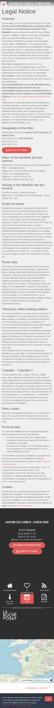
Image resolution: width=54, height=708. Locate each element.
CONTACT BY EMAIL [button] (18, 150)
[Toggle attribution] (51, 680)
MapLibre (46, 680)
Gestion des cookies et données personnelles (16, 705)
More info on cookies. (23, 506)
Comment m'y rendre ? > (37, 688)
